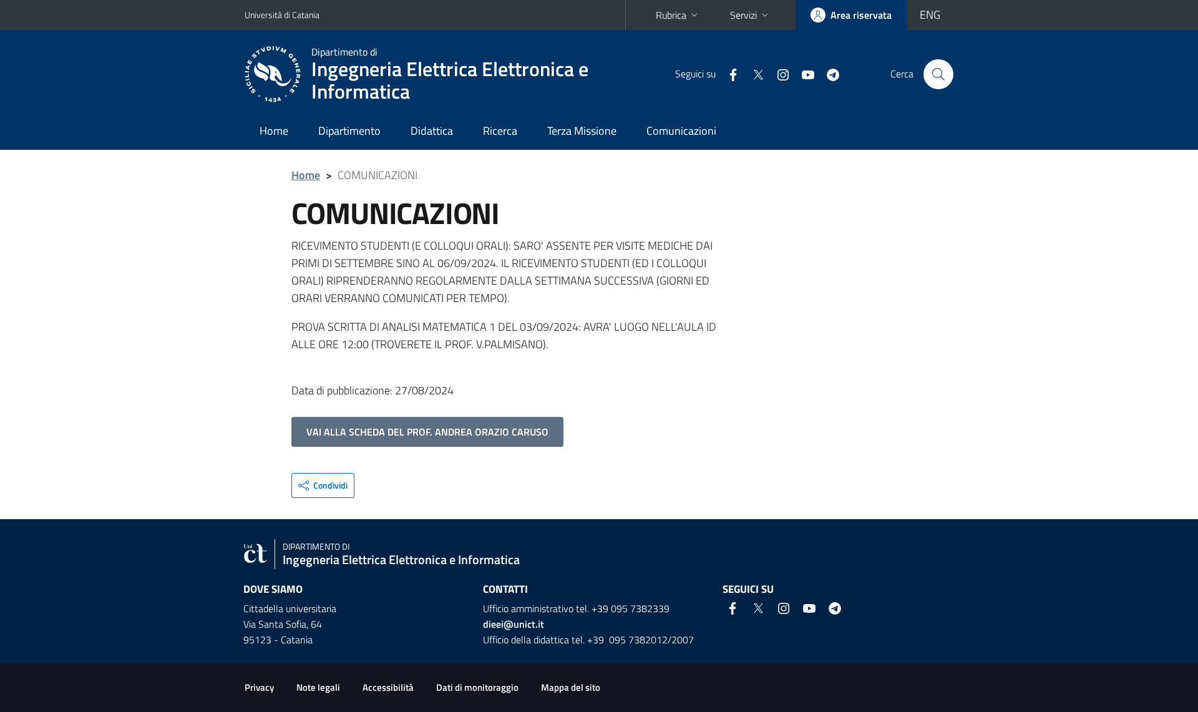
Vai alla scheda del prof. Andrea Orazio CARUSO (427, 431)
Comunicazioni (681, 130)
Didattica (432, 130)
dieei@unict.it (513, 624)
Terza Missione (581, 130)
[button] (322, 485)
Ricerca (500, 130)
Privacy (259, 687)
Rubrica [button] (671, 14)
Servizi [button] (743, 14)
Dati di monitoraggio (477, 687)
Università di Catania (282, 14)
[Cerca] (938, 74)
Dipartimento (349, 130)
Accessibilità (388, 687)
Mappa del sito (570, 687)
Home (274, 130)
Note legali (318, 687)
